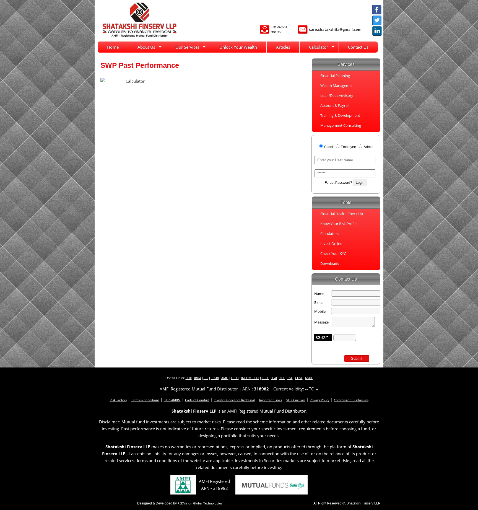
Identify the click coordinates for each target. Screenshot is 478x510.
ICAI (274, 378)
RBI (206, 378)
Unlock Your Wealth (238, 47)
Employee (349, 147)
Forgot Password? (338, 183)
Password (322, 167)
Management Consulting (340, 125)
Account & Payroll (334, 105)
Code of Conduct (197, 400)
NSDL (309, 378)
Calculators (329, 233)
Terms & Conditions (145, 400)
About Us (146, 47)
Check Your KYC (333, 253)
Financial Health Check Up (341, 213)
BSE (290, 378)
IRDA (197, 378)
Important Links (270, 400)
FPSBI (215, 378)
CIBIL (265, 378)
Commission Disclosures (351, 400)
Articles (283, 47)
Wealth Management (337, 85)
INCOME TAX (250, 378)
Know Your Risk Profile (338, 223)
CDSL (299, 378)
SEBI (189, 378)
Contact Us (358, 47)
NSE (282, 378)
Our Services (187, 47)
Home (113, 47)
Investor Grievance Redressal (234, 400)
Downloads (329, 263)
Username (322, 154)
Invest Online (331, 243)
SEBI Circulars (295, 400)
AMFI (224, 378)
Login (360, 182)
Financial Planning (335, 75)
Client (329, 147)
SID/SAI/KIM (172, 400)
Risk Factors (118, 400)
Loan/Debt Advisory (336, 95)
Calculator (318, 47)
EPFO (235, 378)
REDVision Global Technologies (200, 503)
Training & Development (340, 115)
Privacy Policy (319, 400)
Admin (368, 147)
